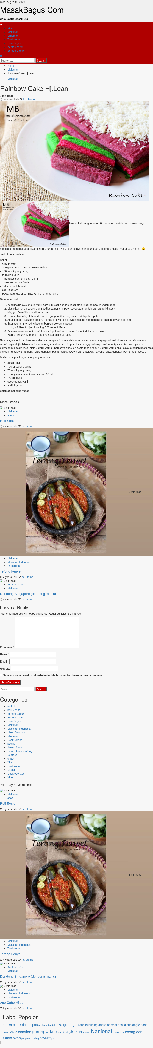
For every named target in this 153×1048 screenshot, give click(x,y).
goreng (39, 1031)
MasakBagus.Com (32, 9)
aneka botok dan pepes (20, 1024)
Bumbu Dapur (15, 50)
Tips (10, 762)
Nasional (101, 1031)
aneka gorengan (65, 1024)
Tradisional (13, 39)
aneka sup (125, 1025)
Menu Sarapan (16, 732)
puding (11, 743)
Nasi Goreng (14, 740)
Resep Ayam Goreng (19, 751)
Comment (7, 647)
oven (17, 1037)
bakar (6, 1032)
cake (13, 1031)
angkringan (139, 1024)
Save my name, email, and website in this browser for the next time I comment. (53, 675)
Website (5, 668)
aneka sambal (107, 1025)
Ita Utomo (29, 99)
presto (28, 1038)
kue (53, 1031)
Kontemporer (15, 47)
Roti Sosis (7, 420)
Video (10, 28)
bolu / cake (13, 710)
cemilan (24, 1031)
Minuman (12, 35)
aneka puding (88, 1025)
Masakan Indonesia (19, 562)
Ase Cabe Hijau (11, 1002)
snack (10, 415)
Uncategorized (16, 773)
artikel (11, 706)
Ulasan (11, 770)
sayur (44, 1037)
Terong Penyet (10, 571)
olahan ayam (118, 1032)
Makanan (12, 32)
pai (23, 1038)
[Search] (1, 56)
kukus (76, 1031)
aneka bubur (44, 1025)
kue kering (64, 1032)
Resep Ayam (15, 747)
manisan (86, 1032)
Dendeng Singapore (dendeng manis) (28, 593)
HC (47, 1032)
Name (4, 654)
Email (4, 661)
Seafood (12, 755)
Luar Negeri (14, 43)
